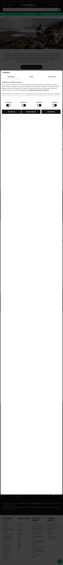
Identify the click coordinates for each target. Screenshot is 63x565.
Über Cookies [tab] (52, 76)
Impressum (45, 90)
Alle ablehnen (51, 111)
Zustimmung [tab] (11, 76)
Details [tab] (31, 76)
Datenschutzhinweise (36, 90)
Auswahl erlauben (31, 111)
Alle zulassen (11, 111)
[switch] (24, 105)
